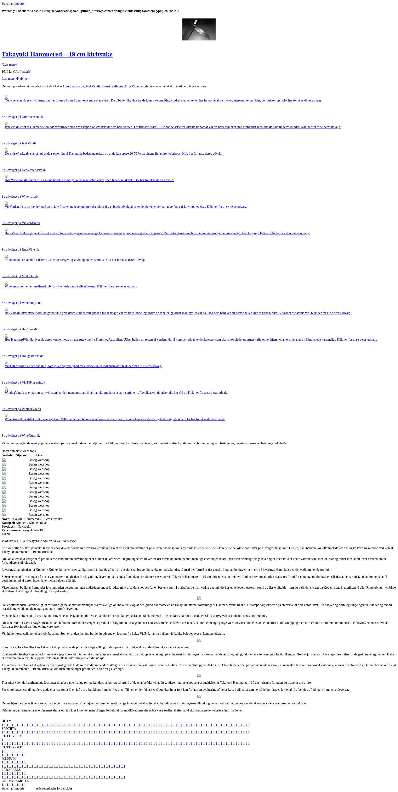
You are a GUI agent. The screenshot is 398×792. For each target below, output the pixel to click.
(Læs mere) (9, 64)
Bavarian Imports (13, 3)
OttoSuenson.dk (73, 86)
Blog (30, 788)
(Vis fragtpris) (22, 71)
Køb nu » (23, 78)
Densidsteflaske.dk (114, 86)
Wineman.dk (140, 86)
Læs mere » (9, 78)
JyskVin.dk (93, 86)
